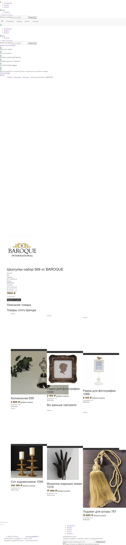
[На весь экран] (5, 522)
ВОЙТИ (2, 75)
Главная (9, 77)
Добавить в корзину (14, 300)
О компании (8, 3)
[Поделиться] (3, 522)
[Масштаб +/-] (6, 522)
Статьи (13, 313)
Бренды (6, 5)
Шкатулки (26, 77)
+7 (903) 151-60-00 (6, 15)
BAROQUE (10, 283)
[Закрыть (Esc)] (1, 522)
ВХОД (2, 45)
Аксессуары (17, 77)
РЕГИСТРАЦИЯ (10, 45)
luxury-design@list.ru (32, 536)
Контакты (7, 12)
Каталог (6, 7)
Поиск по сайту (5, 17)
